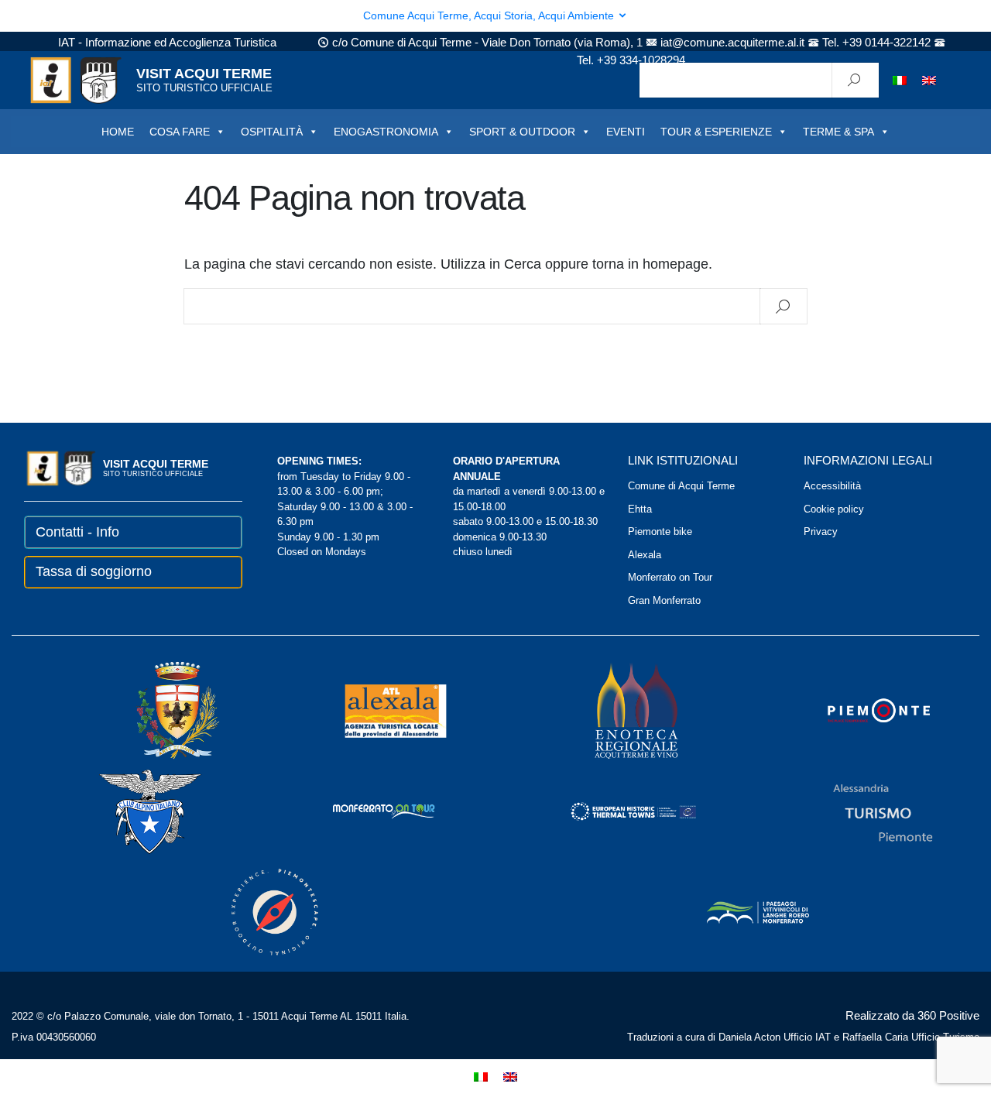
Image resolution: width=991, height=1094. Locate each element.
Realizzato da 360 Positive (912, 1015)
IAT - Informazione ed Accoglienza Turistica (167, 42)
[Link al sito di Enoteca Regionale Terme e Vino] (616, 709)
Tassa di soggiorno (94, 571)
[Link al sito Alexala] (374, 709)
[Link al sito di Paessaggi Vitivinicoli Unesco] (737, 911)
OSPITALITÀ (272, 131)
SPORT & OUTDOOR (522, 131)
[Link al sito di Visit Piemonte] (858, 709)
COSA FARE (179, 131)
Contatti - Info (77, 532)
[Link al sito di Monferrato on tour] (363, 810)
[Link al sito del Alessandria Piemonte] (861, 810)
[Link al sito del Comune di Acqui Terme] (155, 709)
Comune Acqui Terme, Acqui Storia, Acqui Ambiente (490, 15)
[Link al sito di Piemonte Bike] (254, 911)
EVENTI (625, 131)
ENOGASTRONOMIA (386, 131)
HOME (117, 131)
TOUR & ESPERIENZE (716, 131)
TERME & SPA (838, 131)
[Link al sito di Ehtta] (612, 810)
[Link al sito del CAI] (129, 810)
